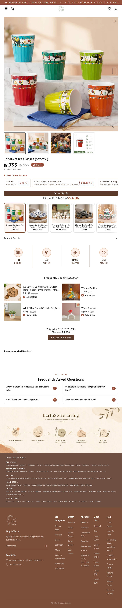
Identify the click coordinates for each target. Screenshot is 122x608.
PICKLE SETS (73, 478)
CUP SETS (48, 465)
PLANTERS (47, 485)
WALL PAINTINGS (23, 485)
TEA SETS (40, 465)
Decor (57, 540)
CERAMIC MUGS (12, 465)
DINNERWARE (22, 472)
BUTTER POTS (53, 478)
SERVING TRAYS (79, 472)
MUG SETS (22, 465)
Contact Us (73, 198)
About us (85, 522)
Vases (70, 527)
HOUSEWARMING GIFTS (14, 494)
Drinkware (59, 563)
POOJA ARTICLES (86, 485)
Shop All (97, 526)
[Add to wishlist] (113, 127)
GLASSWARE (69, 465)
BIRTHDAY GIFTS (109, 492)
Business (85, 527)
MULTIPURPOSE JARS (86, 478)
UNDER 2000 (52, 501)
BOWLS (31, 472)
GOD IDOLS (74, 485)
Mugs (57, 550)
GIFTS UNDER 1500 (50, 492)
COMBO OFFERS (21, 492)
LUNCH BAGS (100, 478)
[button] (6, 8)
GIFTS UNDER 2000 (65, 492)
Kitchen (58, 535)
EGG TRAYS (63, 478)
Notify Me (63, 193)
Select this (31, 296)
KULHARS (105, 465)
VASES (54, 485)
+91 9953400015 (36, 560)
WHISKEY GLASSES (82, 465)
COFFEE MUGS (58, 465)
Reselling (85, 541)
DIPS (55, 472)
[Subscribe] (46, 546)
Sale (95, 531)
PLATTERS (48, 472)
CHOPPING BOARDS (23, 478)
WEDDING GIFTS (95, 492)
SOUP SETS (39, 472)
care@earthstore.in (16, 560)
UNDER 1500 (41, 501)
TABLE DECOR (37, 485)
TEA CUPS (31, 465)
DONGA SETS (91, 472)
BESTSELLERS (83, 501)
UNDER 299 (10, 501)
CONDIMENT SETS (65, 472)
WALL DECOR (11, 485)
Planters (71, 522)
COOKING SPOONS (39, 478)
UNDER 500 (20, 501)
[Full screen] (114, 21)
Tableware (59, 568)
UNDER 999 (30, 501)
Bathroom (59, 545)
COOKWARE (10, 478)
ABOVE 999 (73, 501)
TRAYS (109, 478)
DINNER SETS (11, 472)
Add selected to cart (61, 337)
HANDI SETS (101, 472)
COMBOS (98, 501)
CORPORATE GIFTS (80, 492)
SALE (91, 501)
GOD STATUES (63, 485)
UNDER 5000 (63, 501)
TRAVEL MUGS (96, 465)
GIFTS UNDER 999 (34, 492)
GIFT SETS (9, 492)
